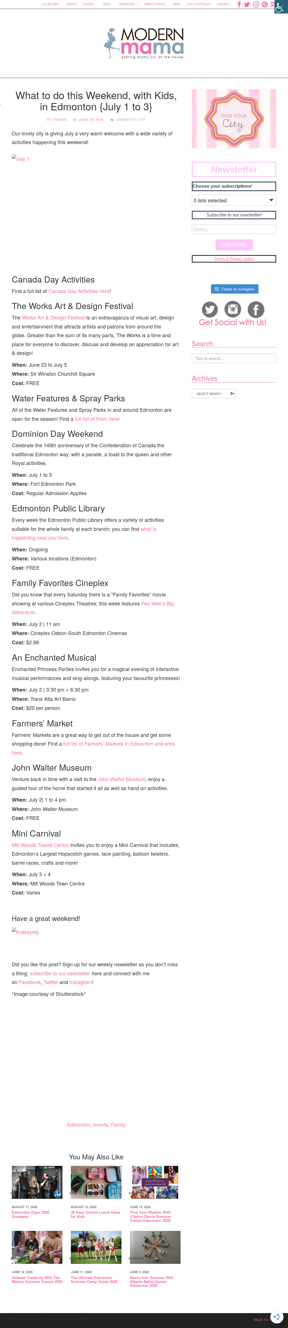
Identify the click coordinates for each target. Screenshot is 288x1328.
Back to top (265, 1320)
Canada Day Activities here (78, 290)
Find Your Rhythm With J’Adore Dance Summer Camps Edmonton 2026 (150, 1216)
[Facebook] (239, 4)
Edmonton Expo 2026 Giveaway (30, 1214)
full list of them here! (97, 418)
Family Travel (155, 4)
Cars (176, 4)
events (100, 1124)
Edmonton (78, 1124)
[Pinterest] (265, 4)
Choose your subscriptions (222, 186)
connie (60, 119)
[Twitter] (247, 4)
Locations (50, 4)
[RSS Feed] (273, 4)
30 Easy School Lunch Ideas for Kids (95, 1214)
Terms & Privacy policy (234, 258)
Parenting (127, 4)
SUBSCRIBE (234, 244)
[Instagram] (256, 4)
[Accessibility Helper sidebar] (281, 7)
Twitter (51, 981)
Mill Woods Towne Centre (40, 844)
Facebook (30, 981)
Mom (106, 4)
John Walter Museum (121, 779)
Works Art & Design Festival (53, 317)
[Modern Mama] (144, 39)
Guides (88, 4)
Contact (223, 4)
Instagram (80, 981)
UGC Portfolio (198, 4)
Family (118, 1124)
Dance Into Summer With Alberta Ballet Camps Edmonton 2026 (152, 1282)
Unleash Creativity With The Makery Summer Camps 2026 (37, 1280)
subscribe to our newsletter (60, 973)
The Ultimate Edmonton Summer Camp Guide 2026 (94, 1280)
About (72, 4)
